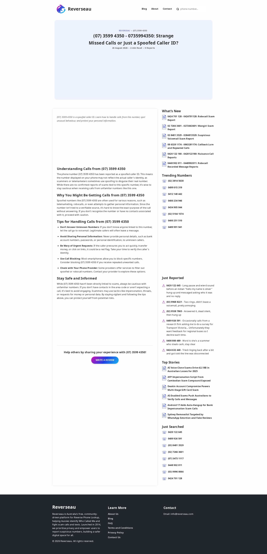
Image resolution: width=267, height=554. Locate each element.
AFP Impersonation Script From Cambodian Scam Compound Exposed (189, 378)
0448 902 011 (175, 465)
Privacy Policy (116, 532)
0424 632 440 (173, 350)
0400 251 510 (175, 220)
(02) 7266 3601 (176, 451)
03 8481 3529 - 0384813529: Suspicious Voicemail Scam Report (189, 137)
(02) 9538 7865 (174, 311)
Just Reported (173, 278)
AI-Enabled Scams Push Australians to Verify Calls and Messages (189, 397)
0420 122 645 (173, 285)
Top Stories (171, 362)
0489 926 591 (173, 320)
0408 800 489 (173, 340)
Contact (167, 8)
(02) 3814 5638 (176, 180)
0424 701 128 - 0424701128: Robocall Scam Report (191, 118)
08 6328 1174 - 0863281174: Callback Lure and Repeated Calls (191, 146)
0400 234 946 (175, 200)
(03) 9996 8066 (176, 471)
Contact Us (114, 537)
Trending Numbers (177, 175)
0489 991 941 (175, 227)
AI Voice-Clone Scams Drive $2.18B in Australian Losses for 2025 (189, 369)
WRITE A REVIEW (105, 360)
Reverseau (79, 9)
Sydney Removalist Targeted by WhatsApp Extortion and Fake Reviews (190, 416)
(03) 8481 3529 (176, 445)
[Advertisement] (133, 71)
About (154, 8)
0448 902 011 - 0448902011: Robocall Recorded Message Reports (188, 165)
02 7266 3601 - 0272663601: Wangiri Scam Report (191, 127)
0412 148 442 (175, 194)
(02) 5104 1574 (176, 213)
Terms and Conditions (120, 527)
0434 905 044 (175, 207)
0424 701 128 (175, 478)
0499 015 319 (175, 187)
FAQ (110, 523)
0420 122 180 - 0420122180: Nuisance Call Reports (191, 155)
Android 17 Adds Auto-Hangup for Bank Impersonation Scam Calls (190, 407)
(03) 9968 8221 (174, 301)
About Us (113, 513)
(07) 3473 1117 (176, 458)
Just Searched (173, 427)
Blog (144, 8)
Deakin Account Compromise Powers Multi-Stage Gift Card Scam (189, 388)
